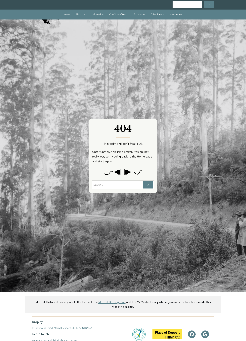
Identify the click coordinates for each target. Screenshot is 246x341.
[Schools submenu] (144, 14)
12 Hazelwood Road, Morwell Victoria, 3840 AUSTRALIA (62, 327)
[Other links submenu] (163, 14)
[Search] (209, 4)
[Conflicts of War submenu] (127, 14)
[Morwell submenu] (102, 14)
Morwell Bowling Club (112, 302)
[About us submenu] (86, 14)
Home (66, 14)
